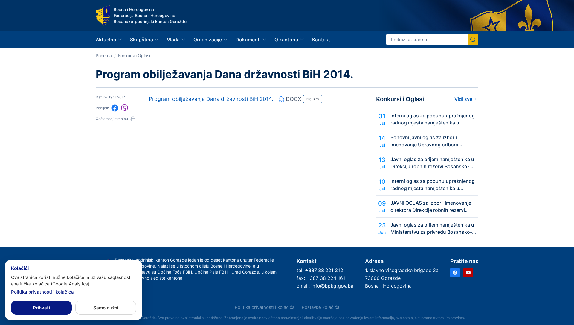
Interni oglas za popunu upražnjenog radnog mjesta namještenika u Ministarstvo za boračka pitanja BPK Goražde (432, 119)
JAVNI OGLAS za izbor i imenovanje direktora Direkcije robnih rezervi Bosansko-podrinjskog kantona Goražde (430, 207)
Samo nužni (105, 308)
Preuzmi (313, 99)
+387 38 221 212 (324, 270)
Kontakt (321, 39)
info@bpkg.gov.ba (332, 286)
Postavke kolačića (320, 307)
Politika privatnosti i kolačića (264, 307)
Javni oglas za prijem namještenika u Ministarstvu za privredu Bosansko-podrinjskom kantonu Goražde (432, 229)
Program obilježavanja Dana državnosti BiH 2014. (211, 99)
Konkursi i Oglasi (134, 55)
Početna (104, 55)
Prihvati (41, 308)
